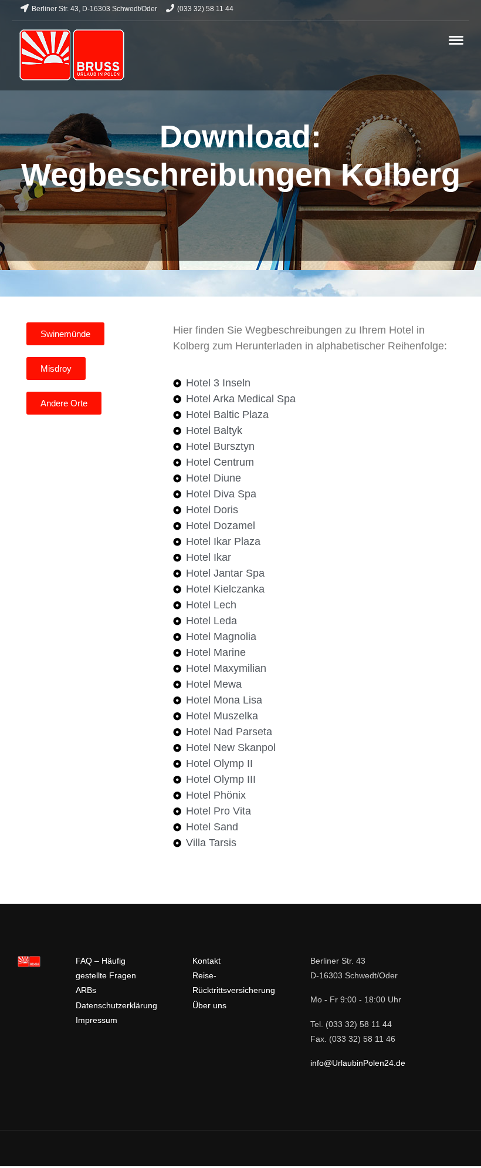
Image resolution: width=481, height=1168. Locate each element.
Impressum (96, 1020)
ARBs (86, 990)
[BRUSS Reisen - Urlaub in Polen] (72, 55)
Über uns (209, 1005)
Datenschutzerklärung (116, 1005)
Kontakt (206, 960)
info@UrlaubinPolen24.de (357, 1063)
